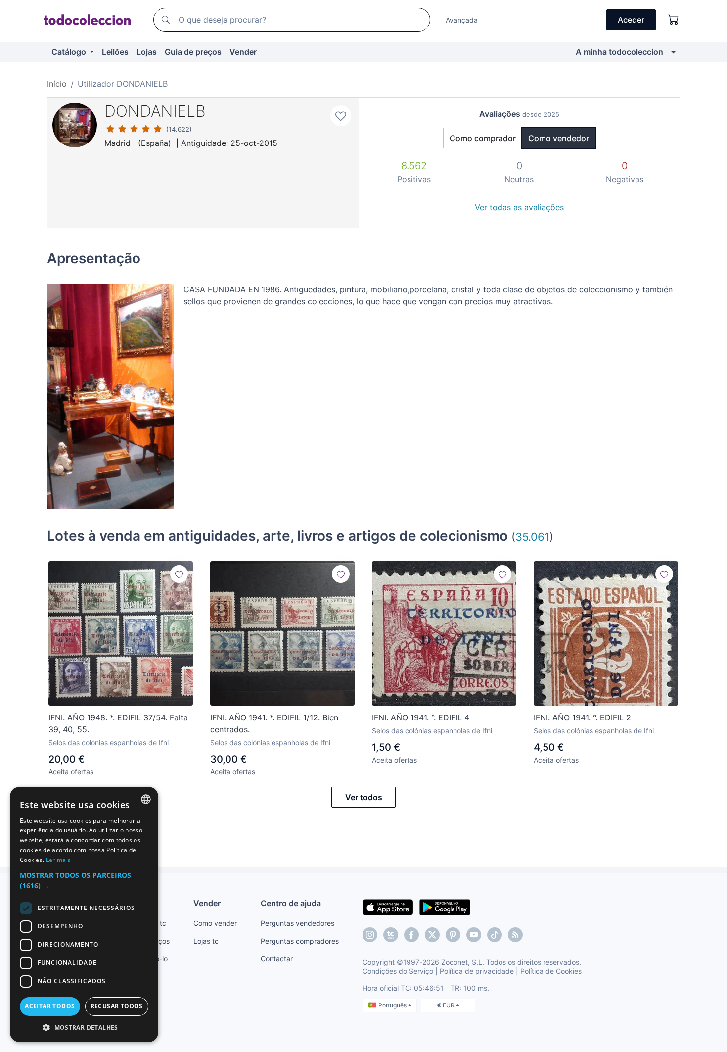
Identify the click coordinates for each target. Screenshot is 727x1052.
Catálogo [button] (69, 52)
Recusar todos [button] (117, 1006)
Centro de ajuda (291, 903)
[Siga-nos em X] (432, 934)
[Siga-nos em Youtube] (473, 934)
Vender (243, 52)
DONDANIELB (155, 111)
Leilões (115, 52)
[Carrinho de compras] (674, 19)
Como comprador (483, 138)
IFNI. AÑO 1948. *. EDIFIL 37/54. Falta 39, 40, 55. (118, 723)
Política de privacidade (477, 971)
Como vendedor (558, 138)
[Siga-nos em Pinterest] (453, 934)
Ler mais (58, 860)
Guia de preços (193, 52)
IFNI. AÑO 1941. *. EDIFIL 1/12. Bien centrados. (274, 723)
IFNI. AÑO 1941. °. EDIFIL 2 (582, 717)
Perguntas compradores (300, 941)
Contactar (277, 959)
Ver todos (363, 797)
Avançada (462, 20)
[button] (84, 880)
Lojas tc (206, 941)
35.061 (532, 536)
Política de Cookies (551, 971)
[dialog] (84, 914)
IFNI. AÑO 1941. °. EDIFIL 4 (420, 717)
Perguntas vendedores (297, 923)
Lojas (146, 52)
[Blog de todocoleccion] (515, 934)
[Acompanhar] (179, 574)
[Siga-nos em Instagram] (370, 934)
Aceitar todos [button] (50, 1006)
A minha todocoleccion (619, 52)
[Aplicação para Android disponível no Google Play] (444, 906)
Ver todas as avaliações (519, 207)
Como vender (215, 923)
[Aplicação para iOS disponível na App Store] (388, 906)
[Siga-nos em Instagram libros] (390, 934)
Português (393, 1005)
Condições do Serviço (398, 971)
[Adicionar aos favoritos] (340, 115)
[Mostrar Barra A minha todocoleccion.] (673, 52)
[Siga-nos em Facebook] (411, 934)
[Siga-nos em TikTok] (494, 934)
